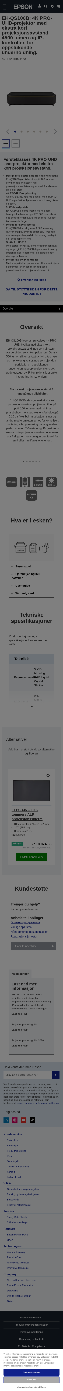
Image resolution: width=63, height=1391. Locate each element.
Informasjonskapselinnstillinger (32, 1387)
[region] (31, 1370)
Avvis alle (31, 1380)
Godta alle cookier (31, 1372)
